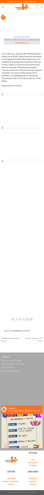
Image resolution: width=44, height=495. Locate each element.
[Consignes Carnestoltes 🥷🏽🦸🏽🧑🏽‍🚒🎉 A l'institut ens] (22, 434)
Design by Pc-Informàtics (28, 492)
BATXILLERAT (33, 462)
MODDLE (33, 484)
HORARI (11, 484)
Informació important (22, 37)
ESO (33, 460)
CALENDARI (11, 478)
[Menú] (3, 6)
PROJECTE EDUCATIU (11, 481)
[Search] (41, 7)
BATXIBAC (33, 465)
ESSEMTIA (33, 481)
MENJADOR (33, 478)
